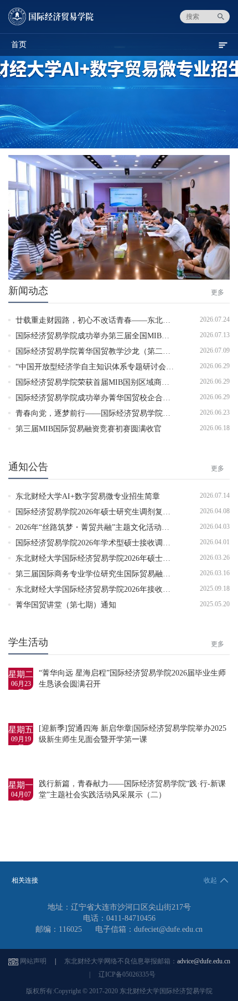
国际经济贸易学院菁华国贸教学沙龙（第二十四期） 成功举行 (121, 351)
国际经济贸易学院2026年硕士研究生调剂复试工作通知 (108, 512)
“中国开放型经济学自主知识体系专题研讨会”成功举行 (107, 367)
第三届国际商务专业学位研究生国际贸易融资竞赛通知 (108, 574)
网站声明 (33, 961)
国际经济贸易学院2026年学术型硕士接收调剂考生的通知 (112, 543)
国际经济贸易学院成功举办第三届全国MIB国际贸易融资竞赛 (119, 336)
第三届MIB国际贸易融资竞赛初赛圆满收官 (88, 429)
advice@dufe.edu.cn (203, 961)
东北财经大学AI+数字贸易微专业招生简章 (87, 496)
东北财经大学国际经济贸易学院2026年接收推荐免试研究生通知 (123, 589)
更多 (217, 292)
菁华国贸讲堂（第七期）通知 (65, 605)
